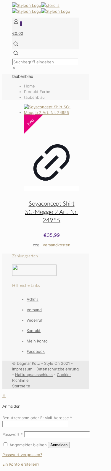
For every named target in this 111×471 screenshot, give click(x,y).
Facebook (36, 351)
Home (29, 86)
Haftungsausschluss (34, 374)
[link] (13, 67)
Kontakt (34, 330)
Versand (34, 309)
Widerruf (35, 320)
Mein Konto (37, 341)
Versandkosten (56, 244)
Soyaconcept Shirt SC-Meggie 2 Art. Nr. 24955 (51, 212)
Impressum (22, 369)
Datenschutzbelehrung (57, 369)
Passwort (12, 434)
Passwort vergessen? (22, 454)
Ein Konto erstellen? (20, 464)
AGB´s (32, 299)
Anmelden (58, 445)
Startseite (21, 386)
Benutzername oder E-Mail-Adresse (37, 417)
